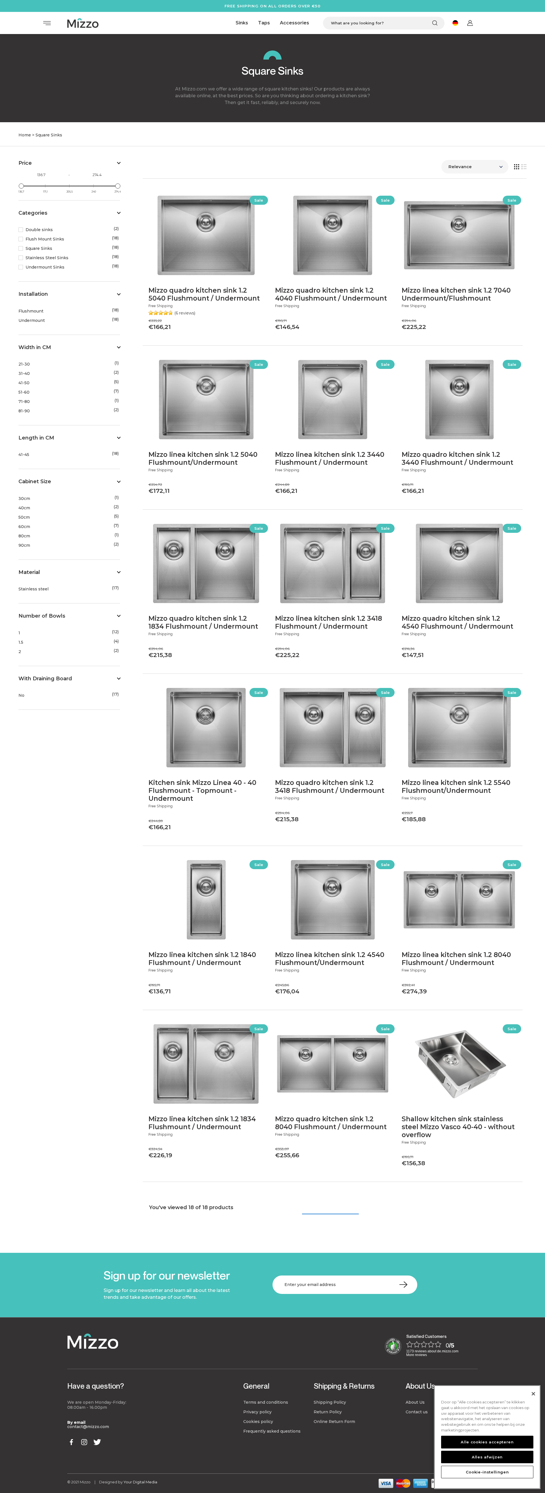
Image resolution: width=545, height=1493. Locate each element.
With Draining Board (45, 678)
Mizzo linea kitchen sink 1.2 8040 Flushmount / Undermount (456, 959)
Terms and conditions (265, 1402)
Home (24, 135)
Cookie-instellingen (487, 1471)
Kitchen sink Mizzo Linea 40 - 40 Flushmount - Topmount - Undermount (202, 791)
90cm (24, 545)
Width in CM (34, 347)
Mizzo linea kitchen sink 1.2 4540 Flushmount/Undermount (329, 959)
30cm (24, 498)
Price (25, 163)
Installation (33, 294)
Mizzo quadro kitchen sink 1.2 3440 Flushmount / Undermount (457, 458)
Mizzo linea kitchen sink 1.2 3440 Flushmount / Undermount (329, 458)
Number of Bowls (41, 616)
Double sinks (39, 229)
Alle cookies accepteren (487, 1442)
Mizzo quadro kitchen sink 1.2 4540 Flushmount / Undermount (457, 622)
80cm (24, 536)
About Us (420, 1386)
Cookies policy (258, 1421)
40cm (24, 508)
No (21, 695)
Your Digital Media (140, 1482)
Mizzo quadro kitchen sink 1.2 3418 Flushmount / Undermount (329, 787)
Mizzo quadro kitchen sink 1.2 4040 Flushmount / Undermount (331, 294)
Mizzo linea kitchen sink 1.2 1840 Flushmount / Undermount (202, 959)
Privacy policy (257, 1411)
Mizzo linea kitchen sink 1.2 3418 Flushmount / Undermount (328, 622)
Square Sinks (39, 248)
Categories (32, 213)
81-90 (24, 411)
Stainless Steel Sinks (47, 257)
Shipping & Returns (344, 1386)
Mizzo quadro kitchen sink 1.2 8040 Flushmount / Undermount (331, 1123)
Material (29, 572)
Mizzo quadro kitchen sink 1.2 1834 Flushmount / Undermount (203, 622)
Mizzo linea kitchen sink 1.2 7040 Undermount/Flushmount (456, 294)
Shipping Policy (330, 1402)
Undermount (31, 320)
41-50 (24, 383)
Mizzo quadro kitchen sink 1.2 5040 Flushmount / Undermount (204, 294)
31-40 (24, 373)
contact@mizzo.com (88, 1426)
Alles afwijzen (487, 1456)
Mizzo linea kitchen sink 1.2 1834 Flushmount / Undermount (202, 1123)
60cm (24, 526)
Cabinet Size (34, 481)
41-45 (23, 454)
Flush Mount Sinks (45, 239)
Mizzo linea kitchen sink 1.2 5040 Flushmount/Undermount (202, 458)
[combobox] (384, 23)
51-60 (24, 392)
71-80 (24, 401)
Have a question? (95, 1386)
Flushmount (30, 311)
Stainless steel (33, 589)
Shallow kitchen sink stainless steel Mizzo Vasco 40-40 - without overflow (458, 1127)
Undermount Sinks (45, 267)
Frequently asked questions (272, 1431)
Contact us (417, 1411)
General (256, 1386)
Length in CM (36, 438)
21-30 (24, 364)
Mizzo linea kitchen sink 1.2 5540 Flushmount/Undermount (456, 787)
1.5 (20, 642)
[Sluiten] (533, 1394)
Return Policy (328, 1411)
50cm (24, 517)
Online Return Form (334, 1421)
